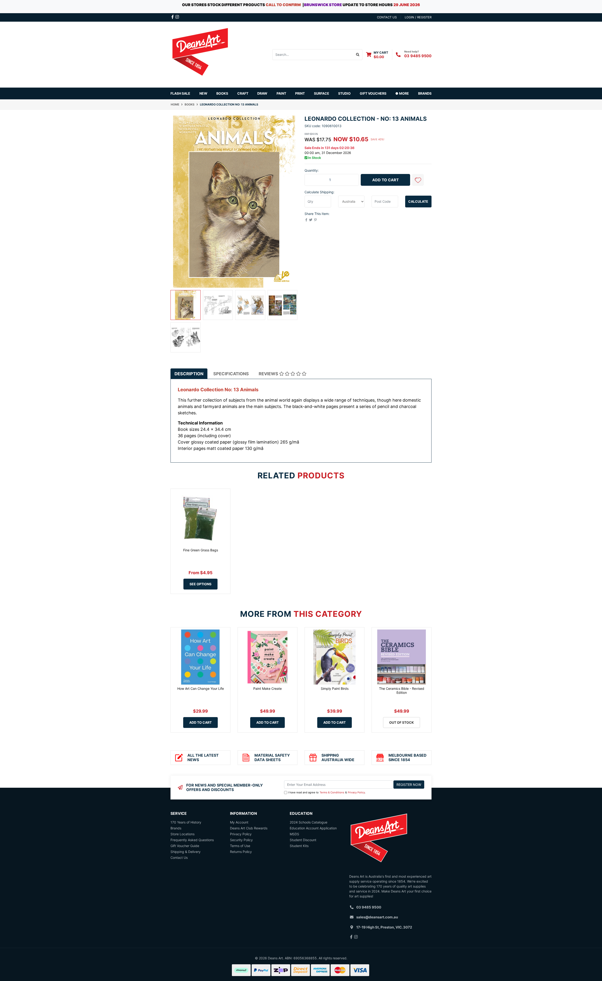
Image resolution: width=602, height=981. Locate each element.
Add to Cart (385, 180)
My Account (239, 822)
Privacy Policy (356, 792)
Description (188, 373)
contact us (387, 17)
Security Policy (241, 840)
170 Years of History (185, 822)
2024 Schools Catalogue (308, 822)
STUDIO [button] (344, 93)
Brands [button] (425, 93)
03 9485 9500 (418, 55)
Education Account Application (313, 828)
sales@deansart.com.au (377, 917)
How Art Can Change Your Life (200, 688)
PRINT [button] (300, 93)
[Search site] (357, 54)
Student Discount (303, 840)
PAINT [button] (281, 93)
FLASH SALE (180, 93)
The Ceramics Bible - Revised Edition (401, 690)
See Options (200, 584)
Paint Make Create (267, 688)
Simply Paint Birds (335, 688)
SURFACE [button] (321, 93)
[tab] (188, 373)
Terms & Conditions (332, 792)
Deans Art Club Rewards (248, 828)
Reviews (269, 373)
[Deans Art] (199, 54)
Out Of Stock (401, 722)
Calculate (418, 201)
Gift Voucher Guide (184, 846)
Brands (175, 828)
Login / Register (418, 17)
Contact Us (179, 858)
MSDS (294, 834)
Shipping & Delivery (185, 852)
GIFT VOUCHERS (373, 93)
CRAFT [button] (242, 93)
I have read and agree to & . (327, 792)
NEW (203, 93)
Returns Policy (241, 852)
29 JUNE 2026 (406, 4)
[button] (418, 180)
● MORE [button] (402, 93)
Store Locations (182, 834)
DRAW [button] (262, 93)
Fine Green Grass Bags (200, 550)
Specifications (231, 373)
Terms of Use (240, 846)
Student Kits (299, 846)
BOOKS (222, 93)
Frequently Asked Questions (192, 840)
